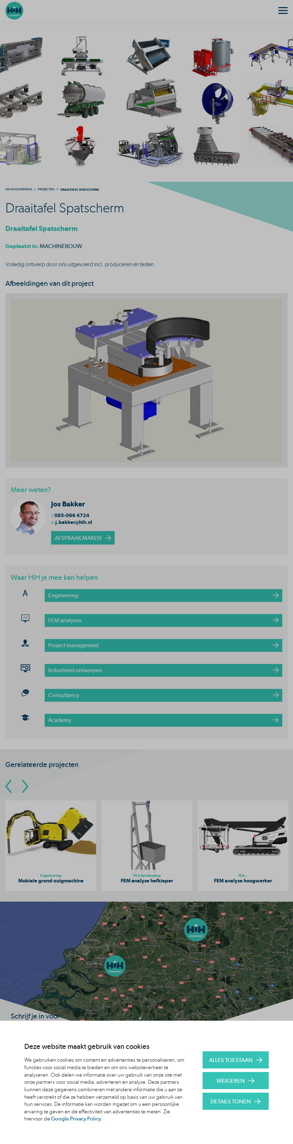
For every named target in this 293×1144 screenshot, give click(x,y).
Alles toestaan (231, 1060)
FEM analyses (64, 620)
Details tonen (230, 1101)
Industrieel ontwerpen (75, 670)
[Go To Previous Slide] (8, 786)
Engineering (63, 595)
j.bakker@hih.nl (73, 522)
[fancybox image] (146, 380)
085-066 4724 (71, 515)
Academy (59, 720)
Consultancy (63, 695)
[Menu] (283, 10)
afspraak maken (78, 538)
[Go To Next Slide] (25, 786)
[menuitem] (18, 189)
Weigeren (231, 1080)
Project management (73, 645)
